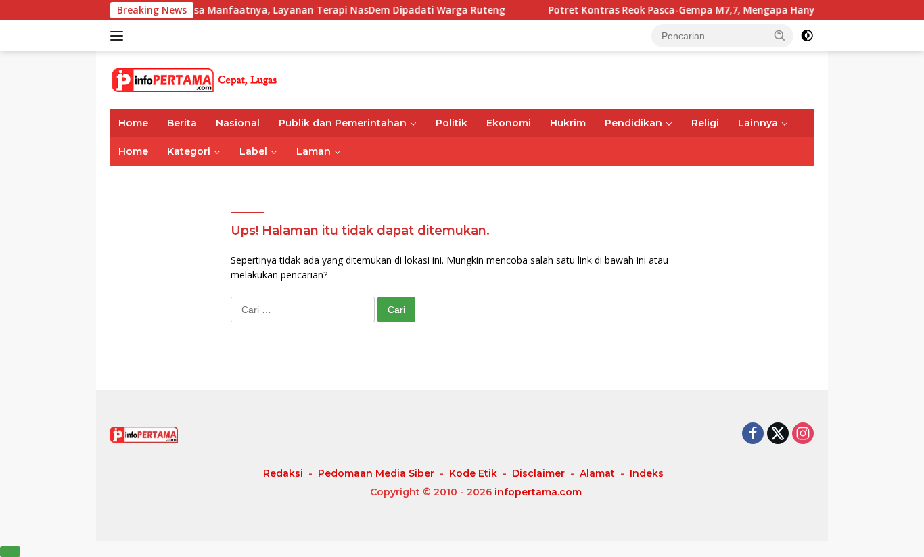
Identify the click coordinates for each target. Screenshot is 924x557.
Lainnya (758, 123)
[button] (779, 35)
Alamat (597, 473)
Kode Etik (473, 473)
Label (253, 151)
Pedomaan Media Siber (376, 473)
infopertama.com (538, 492)
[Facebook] (753, 434)
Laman (313, 151)
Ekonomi (508, 123)
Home (133, 123)
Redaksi (283, 473)
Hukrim (568, 123)
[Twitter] (778, 434)
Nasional (238, 123)
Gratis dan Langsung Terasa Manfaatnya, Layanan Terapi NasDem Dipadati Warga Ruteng (276, 10)
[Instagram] (803, 434)
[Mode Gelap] (807, 35)
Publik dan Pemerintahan (343, 123)
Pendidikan (633, 123)
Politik (451, 123)
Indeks (647, 473)
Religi (705, 123)
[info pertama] (228, 78)
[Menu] (119, 35)
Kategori (188, 151)
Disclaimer (538, 473)
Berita (182, 123)
